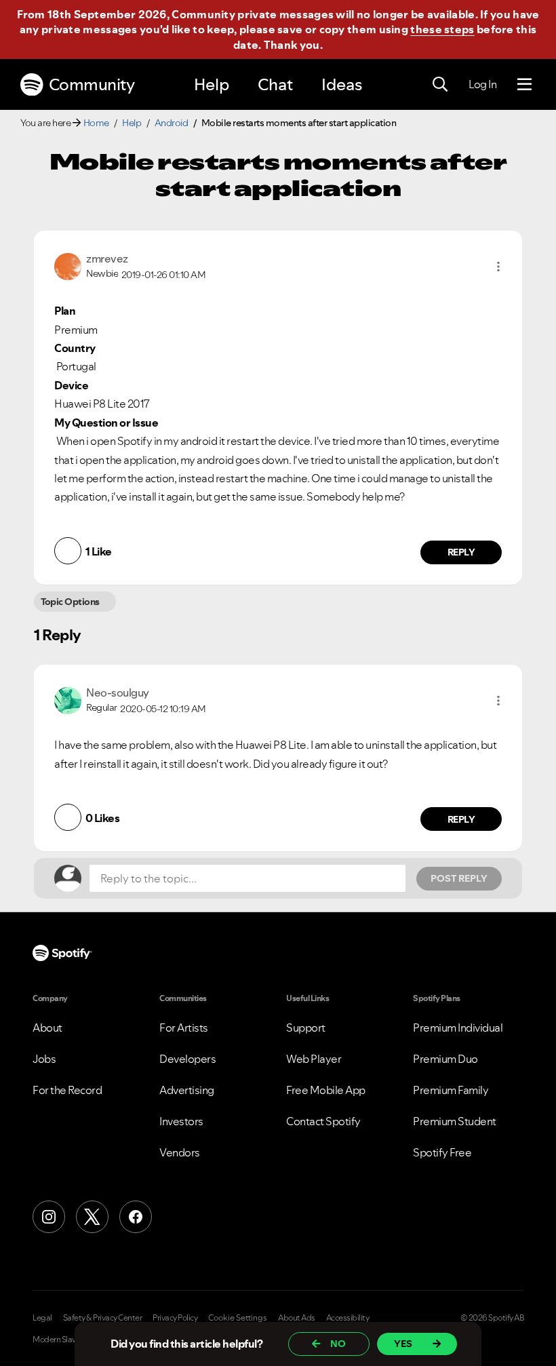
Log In (482, 84)
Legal (42, 1317)
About (47, 1027)
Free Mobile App (325, 1089)
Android (171, 123)
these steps (442, 29)
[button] (498, 266)
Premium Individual (457, 1027)
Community (92, 84)
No (338, 1343)
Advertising (186, 1089)
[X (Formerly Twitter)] (92, 1217)
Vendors (179, 1152)
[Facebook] (135, 1217)
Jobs (44, 1058)
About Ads (296, 1317)
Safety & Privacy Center (102, 1317)
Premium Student (454, 1121)
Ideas (341, 84)
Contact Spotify (323, 1121)
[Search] (440, 85)
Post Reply (459, 878)
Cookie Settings (237, 1317)
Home (96, 123)
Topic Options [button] (70, 601)
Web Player (313, 1058)
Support (305, 1027)
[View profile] (67, 265)
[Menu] (524, 84)
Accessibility (348, 1317)
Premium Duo (445, 1058)
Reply (461, 552)
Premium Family (450, 1089)
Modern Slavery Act (66, 1339)
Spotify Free (442, 1152)
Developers (187, 1058)
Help (211, 84)
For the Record (67, 1089)
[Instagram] (49, 1217)
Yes (403, 1343)
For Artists (183, 1027)
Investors (181, 1121)
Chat (275, 84)
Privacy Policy (175, 1317)
